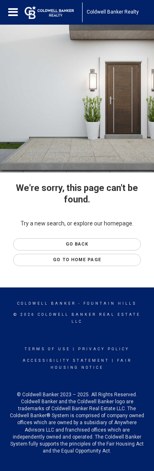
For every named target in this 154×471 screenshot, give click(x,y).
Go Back (77, 244)
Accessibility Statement (66, 360)
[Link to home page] (53, 12)
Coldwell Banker (46, 303)
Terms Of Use (47, 349)
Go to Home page (77, 259)
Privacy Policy (103, 349)
